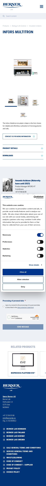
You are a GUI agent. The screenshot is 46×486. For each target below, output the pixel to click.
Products (6, 26)
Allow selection (23, 279)
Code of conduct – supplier (19, 465)
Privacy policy (13, 468)
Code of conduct (14, 461)
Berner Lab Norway (15, 436)
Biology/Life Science (19, 26)
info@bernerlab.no (9, 418)
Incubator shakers (35, 26)
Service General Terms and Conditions (19, 452)
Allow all (23, 272)
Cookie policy (13, 472)
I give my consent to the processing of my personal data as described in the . (22, 306)
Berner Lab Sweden (15, 440)
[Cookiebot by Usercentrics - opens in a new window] (33, 197)
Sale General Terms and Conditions (23, 448)
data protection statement (25, 307)
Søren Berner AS (9, 396)
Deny (23, 287)
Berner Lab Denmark (16, 429)
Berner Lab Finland (15, 432)
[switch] (40, 242)
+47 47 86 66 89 (20, 192)
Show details (34, 265)
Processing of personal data (14, 301)
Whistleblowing (14, 458)
